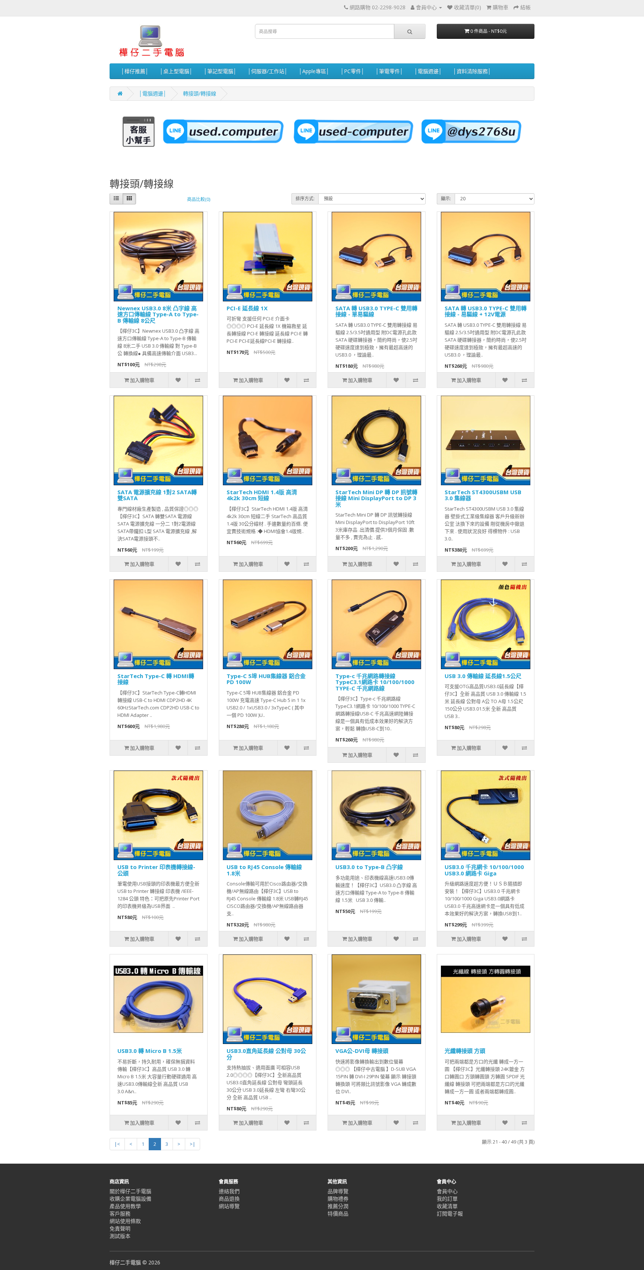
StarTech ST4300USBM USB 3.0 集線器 (483, 495)
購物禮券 (338, 1198)
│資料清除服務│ (472, 71)
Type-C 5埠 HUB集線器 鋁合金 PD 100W (266, 679)
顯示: (446, 198)
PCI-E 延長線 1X (247, 308)
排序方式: (305, 198)
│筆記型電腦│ (220, 71)
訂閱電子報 (450, 1213)
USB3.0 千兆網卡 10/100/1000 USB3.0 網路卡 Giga (484, 870)
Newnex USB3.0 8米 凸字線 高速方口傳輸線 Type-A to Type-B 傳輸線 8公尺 (158, 314)
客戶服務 (120, 1213)
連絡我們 (229, 1191)
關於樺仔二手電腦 (130, 1191)
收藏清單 (447, 1206)
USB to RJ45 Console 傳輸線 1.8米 (264, 870)
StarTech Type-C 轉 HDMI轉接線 (155, 679)
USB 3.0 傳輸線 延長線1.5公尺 (483, 676)
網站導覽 (229, 1206)
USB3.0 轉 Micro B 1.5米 (149, 1050)
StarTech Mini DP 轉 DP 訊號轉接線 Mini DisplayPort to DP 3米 (376, 498)
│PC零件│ (352, 71)
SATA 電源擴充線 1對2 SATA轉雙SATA (157, 495)
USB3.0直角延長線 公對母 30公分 (266, 1054)
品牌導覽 (338, 1191)
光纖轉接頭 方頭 (465, 1050)
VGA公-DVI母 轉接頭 (361, 1050)
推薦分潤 (338, 1206)
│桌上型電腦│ (176, 71)
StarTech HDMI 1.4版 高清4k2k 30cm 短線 (262, 495)
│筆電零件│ (389, 71)
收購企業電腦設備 (130, 1198)
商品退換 (229, 1198)
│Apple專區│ (314, 71)
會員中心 (447, 1191)
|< (117, 1144)
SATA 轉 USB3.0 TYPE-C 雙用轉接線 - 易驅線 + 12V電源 (486, 311)
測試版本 (120, 1235)
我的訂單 (447, 1198)
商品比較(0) (198, 199)
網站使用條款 (125, 1220)
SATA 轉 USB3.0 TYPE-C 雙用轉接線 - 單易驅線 (376, 311)
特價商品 (338, 1213)
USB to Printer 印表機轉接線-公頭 (156, 870)
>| (192, 1144)
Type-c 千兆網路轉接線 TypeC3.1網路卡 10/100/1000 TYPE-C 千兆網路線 (374, 682)
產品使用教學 (125, 1206)
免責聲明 (120, 1228)
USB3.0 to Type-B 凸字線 (369, 867)
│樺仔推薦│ (135, 71)
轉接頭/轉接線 (199, 93)
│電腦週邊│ (428, 71)
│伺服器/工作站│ (268, 71)
